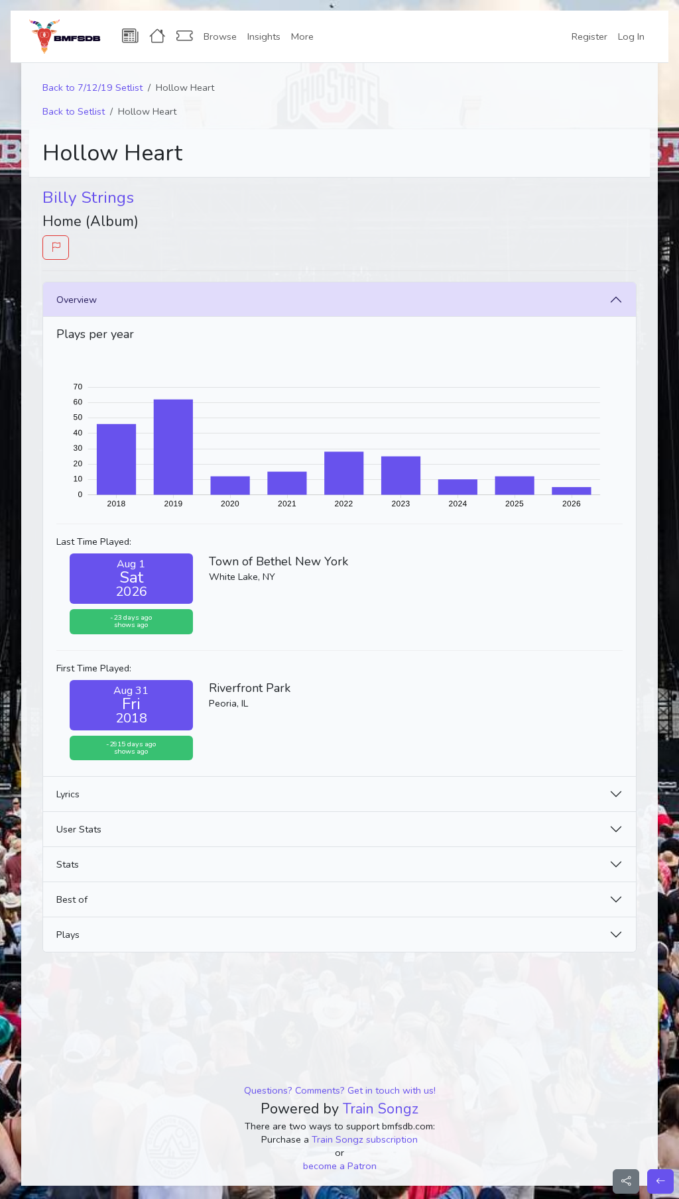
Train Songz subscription (365, 1139)
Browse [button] (220, 36)
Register (589, 36)
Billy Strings (88, 197)
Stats (67, 864)
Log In (631, 36)
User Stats (78, 829)
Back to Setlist (73, 111)
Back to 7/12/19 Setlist (92, 87)
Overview (76, 299)
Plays (68, 934)
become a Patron (340, 1165)
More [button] (302, 36)
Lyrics (68, 794)
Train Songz (380, 1109)
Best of (72, 899)
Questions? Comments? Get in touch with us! (340, 1090)
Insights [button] (263, 36)
